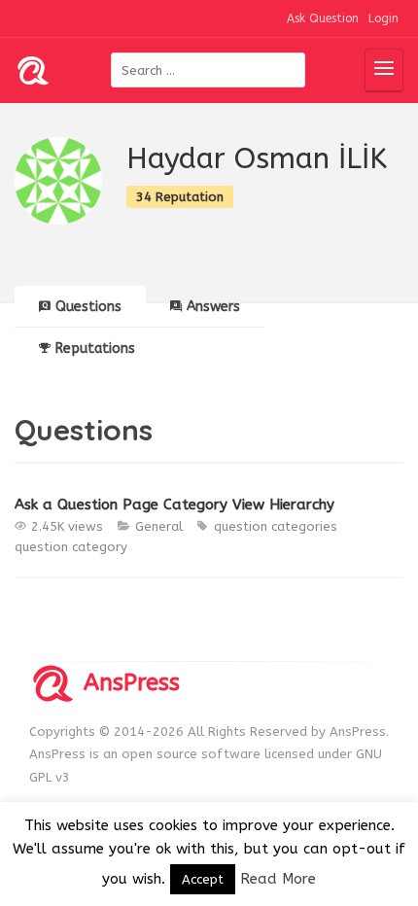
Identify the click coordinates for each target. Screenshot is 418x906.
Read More (278, 879)
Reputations (95, 348)
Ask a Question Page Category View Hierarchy (174, 504)
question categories (275, 526)
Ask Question (323, 18)
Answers (213, 306)
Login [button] (383, 18)
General (159, 526)
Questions (88, 306)
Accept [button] (203, 879)
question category (71, 547)
